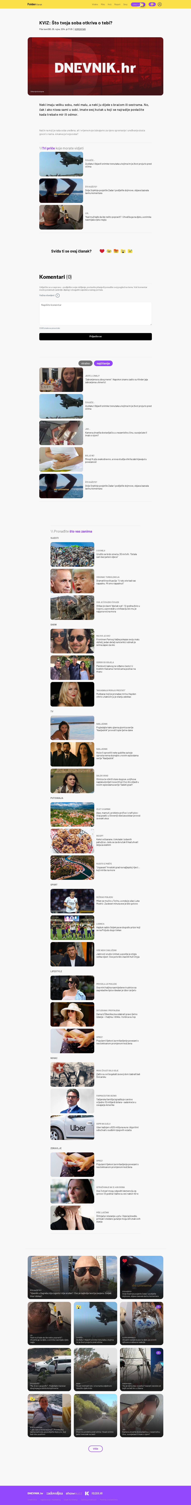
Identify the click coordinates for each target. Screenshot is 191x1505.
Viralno (95, 4)
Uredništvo (32, 1499)
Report (117, 4)
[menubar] (160, 4)
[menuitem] (160, 4)
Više (95, 1448)
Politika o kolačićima (109, 1499)
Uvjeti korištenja (71, 1499)
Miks (103, 4)
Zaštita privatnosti (89, 1499)
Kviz (109, 4)
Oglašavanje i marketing (50, 1499)
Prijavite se (95, 336)
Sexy (125, 4)
